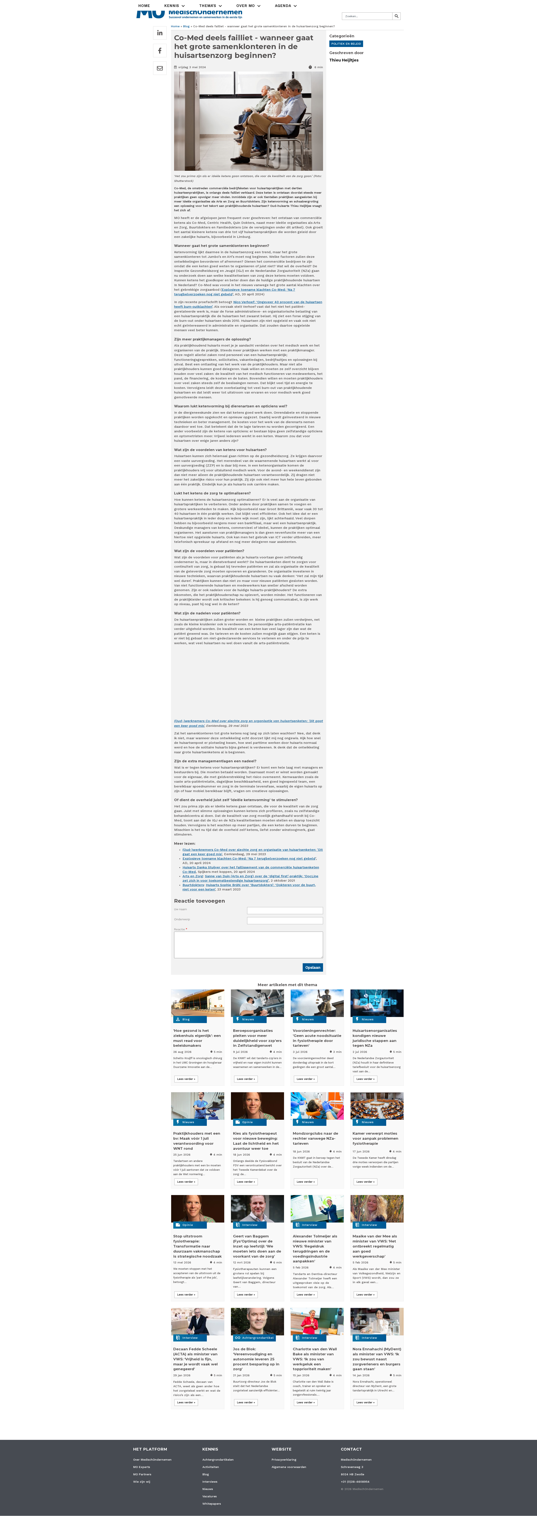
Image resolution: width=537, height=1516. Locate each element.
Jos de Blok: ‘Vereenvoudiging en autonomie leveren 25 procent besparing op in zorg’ (256, 1359)
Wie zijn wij (141, 1481)
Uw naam (180, 909)
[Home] (189, 11)
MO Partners (142, 1474)
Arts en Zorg (192, 876)
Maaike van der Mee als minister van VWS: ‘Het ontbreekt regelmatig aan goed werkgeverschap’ (375, 1246)
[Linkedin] (160, 33)
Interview (250, 1225)
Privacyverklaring (284, 1459)
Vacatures (209, 1496)
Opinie (247, 1122)
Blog (186, 26)
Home (144, 6)
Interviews (209, 1481)
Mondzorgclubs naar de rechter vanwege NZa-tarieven (315, 1138)
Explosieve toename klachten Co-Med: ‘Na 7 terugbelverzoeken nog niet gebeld (248, 858)
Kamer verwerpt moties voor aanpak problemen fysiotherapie (375, 1138)
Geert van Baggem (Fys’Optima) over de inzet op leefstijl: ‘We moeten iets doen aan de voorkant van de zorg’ (257, 1246)
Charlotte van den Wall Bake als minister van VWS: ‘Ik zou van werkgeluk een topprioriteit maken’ (315, 1359)
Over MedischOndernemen (152, 1459)
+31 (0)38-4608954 (355, 1481)
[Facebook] (160, 50)
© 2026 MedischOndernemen (362, 1489)
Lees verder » (186, 1079)
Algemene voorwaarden (289, 1467)
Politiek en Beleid (346, 43)
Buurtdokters (193, 885)
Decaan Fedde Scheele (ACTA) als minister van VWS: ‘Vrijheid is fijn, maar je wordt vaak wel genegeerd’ (195, 1359)
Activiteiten (210, 1467)
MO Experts (141, 1467)
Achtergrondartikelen (218, 1459)
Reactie (179, 929)
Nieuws (248, 1019)
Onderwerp (182, 919)
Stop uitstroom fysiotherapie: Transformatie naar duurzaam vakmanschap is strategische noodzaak (197, 1246)
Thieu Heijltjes (343, 60)
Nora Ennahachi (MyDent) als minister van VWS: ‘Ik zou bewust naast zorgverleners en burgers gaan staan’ (377, 1359)
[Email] (160, 68)
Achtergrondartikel (258, 1337)
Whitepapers (211, 1503)
